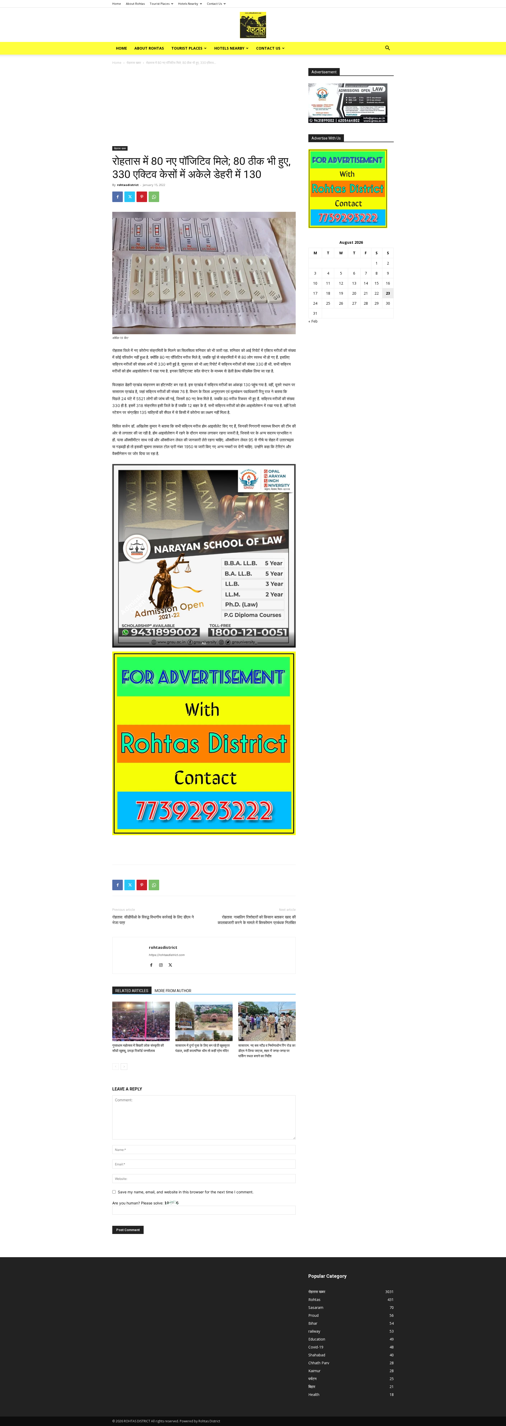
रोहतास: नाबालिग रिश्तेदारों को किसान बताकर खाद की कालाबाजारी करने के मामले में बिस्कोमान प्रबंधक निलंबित (257, 920)
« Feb (313, 321)
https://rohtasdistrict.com (167, 955)
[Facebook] (117, 197)
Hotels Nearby (188, 4)
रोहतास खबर (133, 62)
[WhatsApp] (154, 197)
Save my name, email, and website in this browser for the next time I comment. (186, 1192)
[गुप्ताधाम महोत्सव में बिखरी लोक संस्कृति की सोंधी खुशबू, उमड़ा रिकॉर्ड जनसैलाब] (141, 1021)
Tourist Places (159, 4)
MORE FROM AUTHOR (173, 991)
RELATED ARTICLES (131, 991)
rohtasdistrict (128, 185)
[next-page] (124, 1066)
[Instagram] (162, 965)
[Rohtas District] (253, 25)
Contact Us (214, 4)
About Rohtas (135, 4)
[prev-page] (115, 1066)
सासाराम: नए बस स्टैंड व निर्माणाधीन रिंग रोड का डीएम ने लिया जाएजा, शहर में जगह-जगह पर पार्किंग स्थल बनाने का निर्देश (266, 1051)
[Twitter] (129, 197)
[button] (387, 48)
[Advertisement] (204, 107)
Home (116, 4)
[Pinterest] (142, 197)
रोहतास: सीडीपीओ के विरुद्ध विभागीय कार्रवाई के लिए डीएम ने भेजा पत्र (153, 920)
